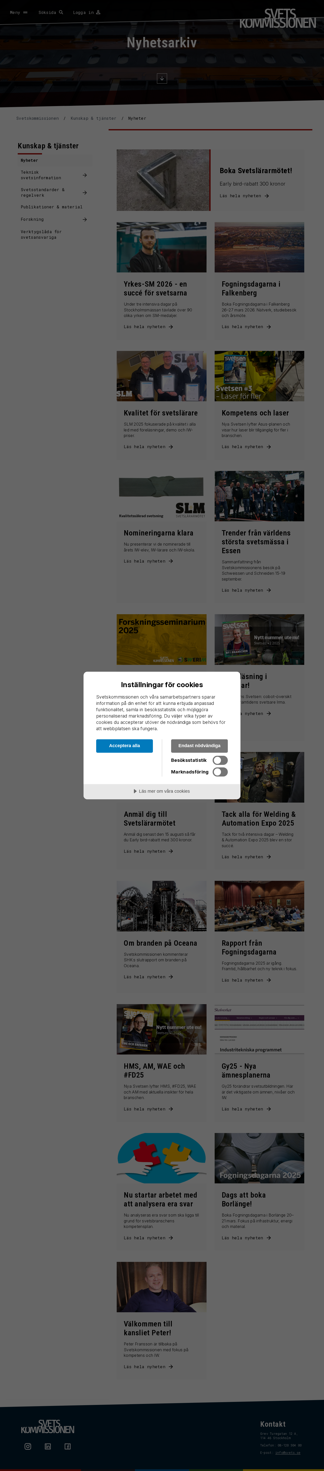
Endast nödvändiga (199, 745)
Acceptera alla (124, 745)
